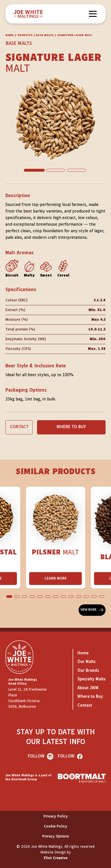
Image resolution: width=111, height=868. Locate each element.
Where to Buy (90, 697)
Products (24, 35)
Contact (84, 705)
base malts (45, 35)
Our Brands (88, 671)
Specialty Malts (91, 679)
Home (9, 35)
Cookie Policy (55, 826)
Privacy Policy (56, 816)
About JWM (87, 688)
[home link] (28, 14)
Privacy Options (55, 836)
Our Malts (86, 662)
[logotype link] (19, 657)
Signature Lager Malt (74, 35)
